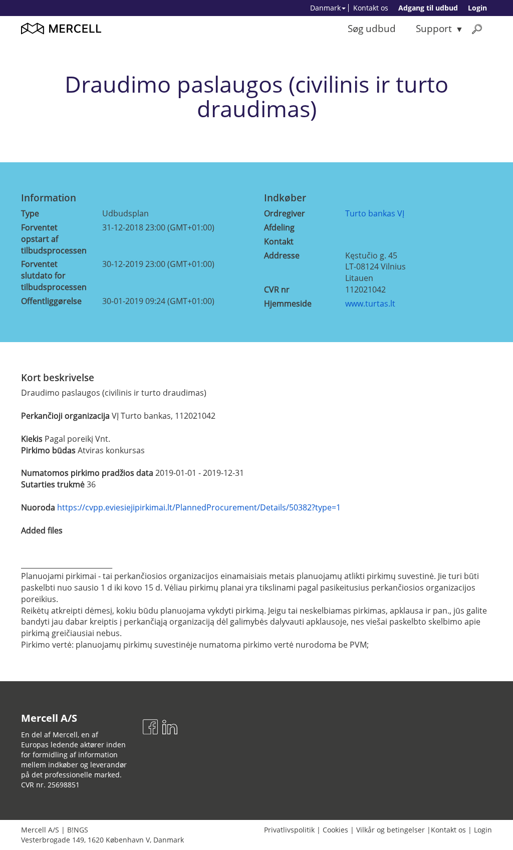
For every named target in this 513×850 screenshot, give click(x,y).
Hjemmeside (288, 303)
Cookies (335, 829)
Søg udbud (372, 28)
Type (30, 213)
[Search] (477, 29)
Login (477, 8)
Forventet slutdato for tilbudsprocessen (54, 275)
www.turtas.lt (370, 303)
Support (434, 28)
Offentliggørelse (51, 301)
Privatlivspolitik (289, 829)
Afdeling (279, 227)
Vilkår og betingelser (390, 829)
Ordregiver (284, 213)
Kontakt (279, 241)
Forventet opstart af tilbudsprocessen (54, 239)
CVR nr (277, 289)
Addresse (282, 255)
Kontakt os (370, 8)
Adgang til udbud (428, 8)
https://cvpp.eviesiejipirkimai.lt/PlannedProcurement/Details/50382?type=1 (199, 507)
